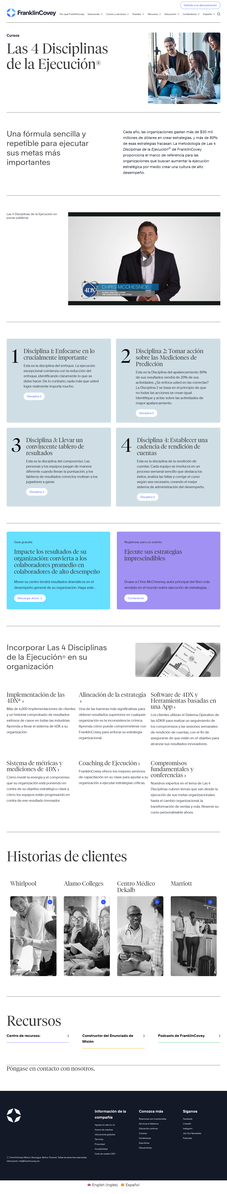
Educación (170, 14)
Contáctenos (190, 14)
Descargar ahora (28, 598)
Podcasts (187, 1138)
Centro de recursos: (23, 1036)
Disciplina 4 (147, 497)
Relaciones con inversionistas (152, 1119)
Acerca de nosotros (104, 1129)
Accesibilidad (101, 1149)
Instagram (187, 1128)
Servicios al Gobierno (149, 1123)
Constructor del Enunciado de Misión (107, 1039)
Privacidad (100, 1144)
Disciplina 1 (34, 396)
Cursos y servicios (116, 14)
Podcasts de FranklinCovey (181, 1036)
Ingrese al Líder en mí (105, 1125)
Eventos (136, 14)
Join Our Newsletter (192, 1133)
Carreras (143, 1133)
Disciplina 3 (37, 491)
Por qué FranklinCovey (72, 14)
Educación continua (148, 1128)
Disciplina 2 (146, 413)
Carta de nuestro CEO (105, 1153)
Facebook (187, 1119)
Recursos (153, 14)
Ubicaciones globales (105, 1134)
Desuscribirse (145, 1147)
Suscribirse (144, 1143)
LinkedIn (187, 1123)
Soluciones (94, 14)
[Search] (218, 12)
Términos (99, 1139)
